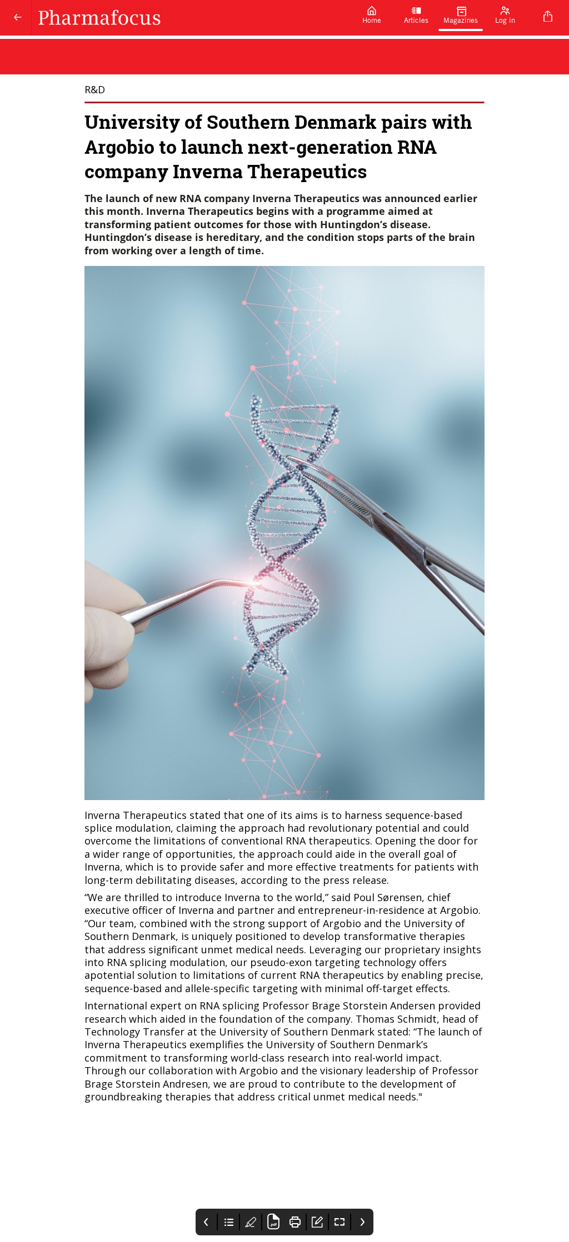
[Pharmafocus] (190, 18)
